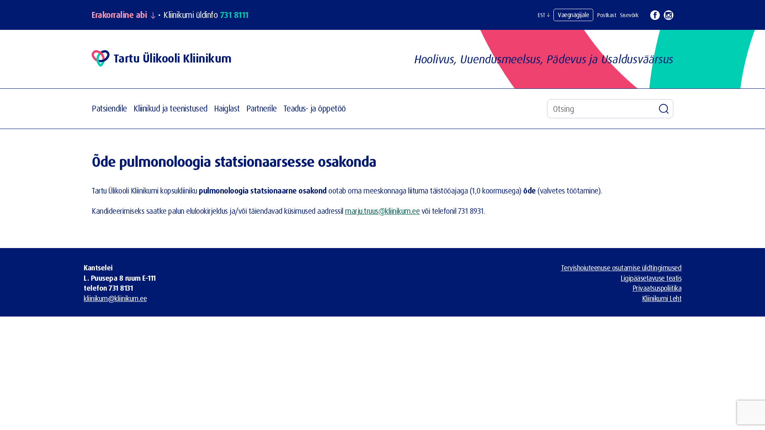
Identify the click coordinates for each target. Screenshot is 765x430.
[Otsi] (663, 108)
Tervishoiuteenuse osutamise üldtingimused (621, 267)
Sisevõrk (629, 15)
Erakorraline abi (119, 15)
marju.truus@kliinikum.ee (382, 211)
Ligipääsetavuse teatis (651, 278)
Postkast (606, 15)
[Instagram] (668, 15)
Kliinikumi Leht (662, 298)
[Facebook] (655, 15)
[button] (543, 15)
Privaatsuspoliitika (657, 287)
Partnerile (261, 108)
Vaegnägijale (573, 15)
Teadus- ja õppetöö (314, 108)
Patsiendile (109, 108)
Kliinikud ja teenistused (170, 108)
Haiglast (227, 108)
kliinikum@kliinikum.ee (115, 298)
